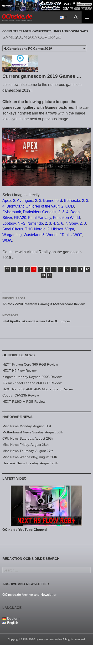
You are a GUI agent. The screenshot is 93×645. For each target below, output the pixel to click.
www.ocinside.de (50, 639)
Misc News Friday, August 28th (25, 445)
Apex (6, 200)
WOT (77, 235)
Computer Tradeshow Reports (27, 31)
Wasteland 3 (34, 235)
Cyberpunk (11, 212)
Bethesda (72, 200)
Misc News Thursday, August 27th (27, 451)
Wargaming (12, 235)
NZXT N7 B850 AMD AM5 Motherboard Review (37, 389)
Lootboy (9, 223)
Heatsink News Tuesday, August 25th (30, 463)
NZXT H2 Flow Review (19, 370)
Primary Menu (87, 17)
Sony (73, 223)
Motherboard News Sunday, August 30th (32, 432)
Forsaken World (66, 218)
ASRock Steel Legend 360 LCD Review (32, 383)
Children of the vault (42, 206)
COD (69, 206)
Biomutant (15, 206)
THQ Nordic (35, 229)
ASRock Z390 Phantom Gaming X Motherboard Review (43, 301)
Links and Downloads (70, 31)
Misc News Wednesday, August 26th (29, 457)
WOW (7, 240)
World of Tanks (59, 235)
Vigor (69, 229)
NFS (22, 223)
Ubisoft (57, 229)
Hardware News (17, 417)
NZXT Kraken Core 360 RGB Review (30, 364)
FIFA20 (20, 218)
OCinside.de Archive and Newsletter (29, 594)
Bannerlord (52, 200)
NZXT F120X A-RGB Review (23, 401)
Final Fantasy (39, 218)
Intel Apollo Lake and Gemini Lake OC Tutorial (36, 318)
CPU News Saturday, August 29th (27, 438)
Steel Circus (12, 229)
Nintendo (35, 223)
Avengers (25, 200)
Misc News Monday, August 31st (26, 426)
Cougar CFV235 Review (20, 395)
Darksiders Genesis (39, 212)
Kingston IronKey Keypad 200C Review (32, 377)
